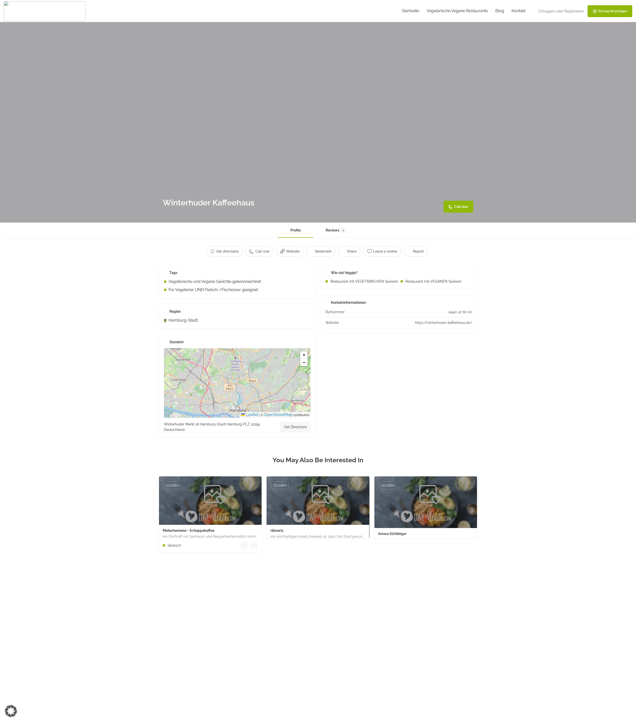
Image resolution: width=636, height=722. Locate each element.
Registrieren (574, 11)
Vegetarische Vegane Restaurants (457, 10)
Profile (295, 230)
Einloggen (547, 11)
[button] (237, 383)
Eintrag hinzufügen (612, 11)
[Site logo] (45, 10)
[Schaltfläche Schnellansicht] (244, 545)
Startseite (410, 10)
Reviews (335, 230)
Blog (499, 10)
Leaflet (251, 414)
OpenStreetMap (278, 414)
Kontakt (518, 10)
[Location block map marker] (233, 379)
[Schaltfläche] (254, 545)
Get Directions (295, 427)
